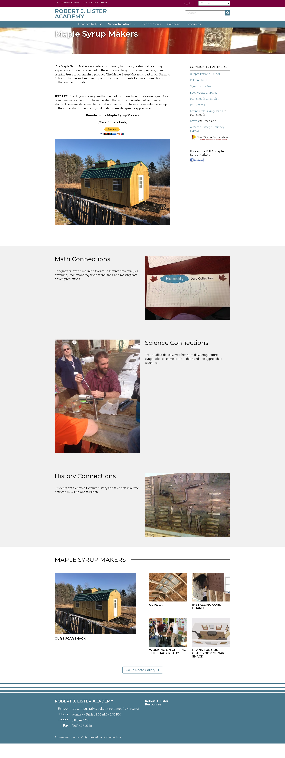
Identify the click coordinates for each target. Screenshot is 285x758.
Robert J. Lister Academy (84, 701)
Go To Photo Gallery (141, 670)
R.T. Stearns (197, 105)
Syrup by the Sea (200, 86)
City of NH (67, 2)
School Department (95, 2)
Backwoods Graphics (203, 92)
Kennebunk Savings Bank (206, 111)
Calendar (173, 24)
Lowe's (194, 121)
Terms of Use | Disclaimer (111, 737)
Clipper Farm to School (205, 74)
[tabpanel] (142, 33)
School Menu (151, 24)
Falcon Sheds (198, 80)
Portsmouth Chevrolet (204, 98)
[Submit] (227, 12)
